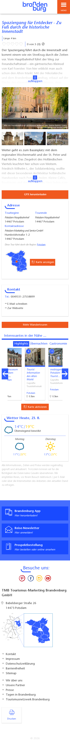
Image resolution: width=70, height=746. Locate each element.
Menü (64, 11)
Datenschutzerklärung (20, 663)
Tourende (41, 213)
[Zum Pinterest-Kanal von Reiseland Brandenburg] (22, 579)
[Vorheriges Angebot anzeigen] (5, 373)
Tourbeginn (12, 213)
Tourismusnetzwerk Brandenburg (28, 699)
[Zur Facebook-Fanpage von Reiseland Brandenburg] (31, 579)
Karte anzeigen (44, 262)
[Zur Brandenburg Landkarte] (27, 632)
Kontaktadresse (14, 226)
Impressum (13, 659)
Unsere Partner (15, 685)
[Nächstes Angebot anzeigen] (65, 373)
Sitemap (11, 673)
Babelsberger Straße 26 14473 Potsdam (21, 606)
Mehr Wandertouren (35, 325)
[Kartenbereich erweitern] (65, 346)
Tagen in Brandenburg (21, 694)
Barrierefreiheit (15, 668)
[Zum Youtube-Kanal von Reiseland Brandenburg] (47, 579)
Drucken (11, 719)
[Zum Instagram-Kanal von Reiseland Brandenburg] (39, 579)
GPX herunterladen (35, 194)
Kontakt (11, 654)
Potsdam (41, 245)
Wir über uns (14, 680)
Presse (10, 690)
